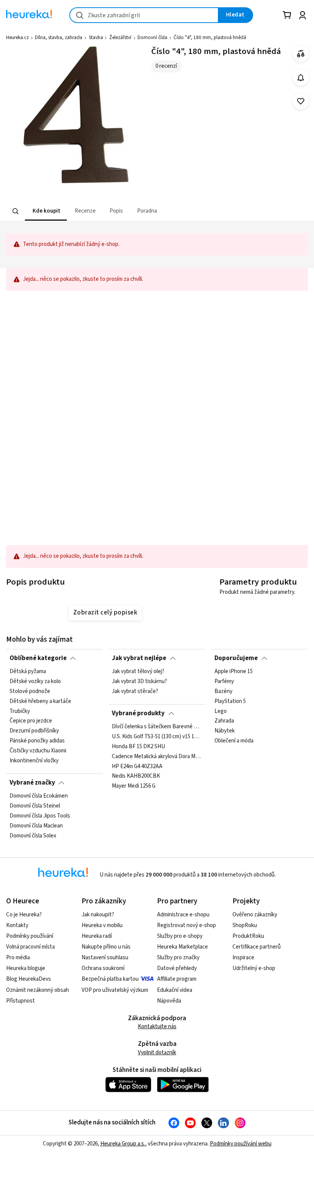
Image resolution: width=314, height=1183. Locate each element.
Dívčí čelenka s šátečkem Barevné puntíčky (157, 727)
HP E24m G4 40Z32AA (137, 766)
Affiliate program (176, 979)
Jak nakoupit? (98, 915)
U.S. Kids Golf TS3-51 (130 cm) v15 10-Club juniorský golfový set (157, 737)
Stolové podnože (30, 691)
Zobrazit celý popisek (105, 612)
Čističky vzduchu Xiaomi (38, 751)
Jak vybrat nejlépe (139, 658)
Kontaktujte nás (157, 1026)
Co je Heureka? (24, 915)
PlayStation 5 (230, 701)
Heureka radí (97, 936)
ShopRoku (244, 925)
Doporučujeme (236, 658)
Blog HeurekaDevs (28, 979)
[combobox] (144, 15)
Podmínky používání (29, 936)
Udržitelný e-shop (253, 968)
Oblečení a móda (233, 741)
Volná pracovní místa (30, 947)
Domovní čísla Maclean (36, 826)
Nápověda (169, 1001)
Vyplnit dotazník (157, 1053)
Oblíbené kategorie (38, 658)
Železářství (120, 37)
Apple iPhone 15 (233, 671)
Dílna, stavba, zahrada (58, 37)
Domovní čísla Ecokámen (39, 796)
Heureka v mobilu (102, 925)
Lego (220, 711)
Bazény (223, 691)
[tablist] (109, 211)
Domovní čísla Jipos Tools (40, 816)
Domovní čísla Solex (33, 836)
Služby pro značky (178, 958)
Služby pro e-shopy (180, 936)
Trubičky (20, 711)
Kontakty (17, 925)
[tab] (46, 211)
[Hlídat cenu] (301, 77)
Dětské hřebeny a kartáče (40, 701)
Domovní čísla (152, 37)
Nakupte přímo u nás (106, 947)
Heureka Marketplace (182, 947)
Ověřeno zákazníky (254, 915)
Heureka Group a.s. (122, 1144)
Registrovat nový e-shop (186, 925)
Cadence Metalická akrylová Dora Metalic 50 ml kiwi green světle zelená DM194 (157, 756)
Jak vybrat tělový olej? (138, 671)
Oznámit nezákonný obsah (37, 990)
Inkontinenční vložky (34, 761)
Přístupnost (20, 1001)
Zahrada (224, 721)
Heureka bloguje (25, 968)
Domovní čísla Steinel (35, 806)
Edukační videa (174, 990)
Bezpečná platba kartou (110, 979)
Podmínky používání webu (240, 1144)
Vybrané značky (32, 782)
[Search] (16, 211)
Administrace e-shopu (183, 915)
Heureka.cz (17, 37)
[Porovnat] (301, 54)
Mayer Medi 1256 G (133, 786)
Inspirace (243, 958)
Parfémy (224, 681)
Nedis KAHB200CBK (136, 776)
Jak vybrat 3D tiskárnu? (139, 681)
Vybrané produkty (138, 713)
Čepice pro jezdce (31, 721)
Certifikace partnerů (256, 947)
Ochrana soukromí (103, 968)
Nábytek (224, 731)
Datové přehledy (177, 968)
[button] (46, 211)
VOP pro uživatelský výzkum (115, 990)
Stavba (96, 37)
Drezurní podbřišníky (34, 731)
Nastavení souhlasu (105, 958)
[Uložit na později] (301, 101)
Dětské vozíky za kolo (35, 681)
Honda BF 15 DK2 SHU (138, 746)
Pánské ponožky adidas (37, 741)
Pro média (18, 958)
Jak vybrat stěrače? (135, 691)
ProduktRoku (248, 936)
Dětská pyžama (28, 671)
